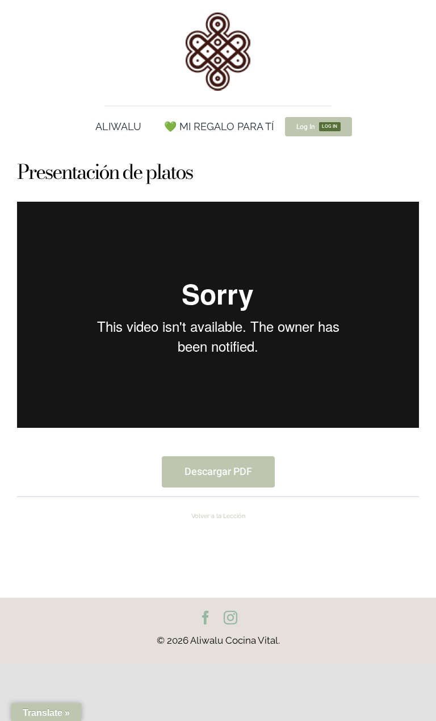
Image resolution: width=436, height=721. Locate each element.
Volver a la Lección (218, 516)
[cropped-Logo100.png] (218, 13)
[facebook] (205, 617)
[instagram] (230, 617)
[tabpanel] (218, 344)
